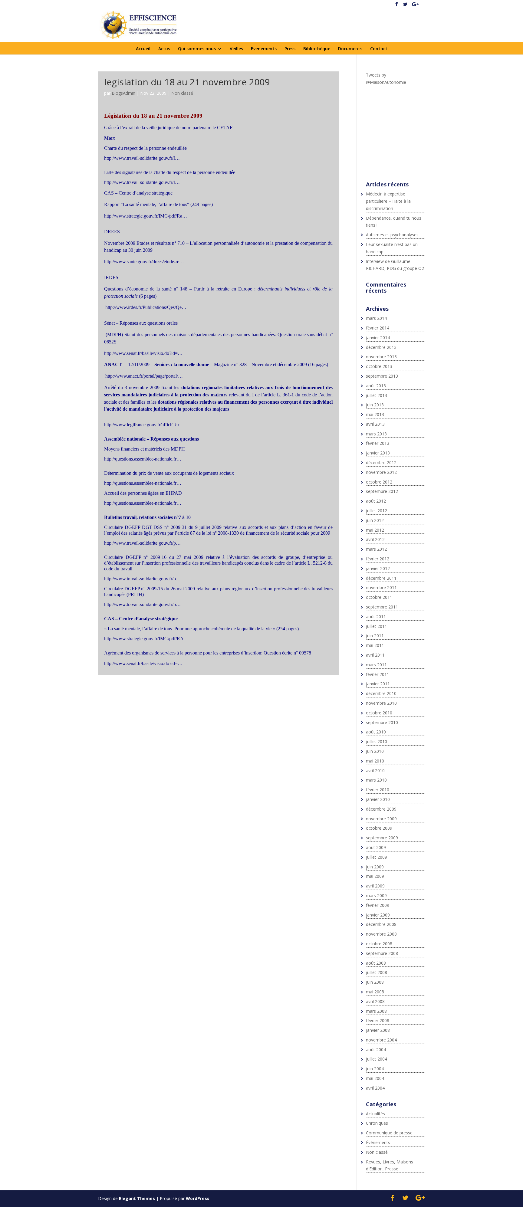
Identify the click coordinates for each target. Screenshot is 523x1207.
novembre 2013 (381, 356)
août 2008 (376, 963)
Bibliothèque (316, 49)
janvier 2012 (378, 568)
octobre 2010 (379, 713)
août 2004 (376, 1049)
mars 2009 (376, 895)
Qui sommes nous (197, 49)
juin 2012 (375, 520)
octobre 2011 (379, 597)
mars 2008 (376, 1011)
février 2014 (377, 328)
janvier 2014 (378, 337)
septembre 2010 (382, 722)
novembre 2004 (381, 1040)
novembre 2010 (381, 703)
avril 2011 (375, 655)
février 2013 (377, 443)
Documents (350, 49)
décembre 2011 (381, 578)
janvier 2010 (378, 799)
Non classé (182, 93)
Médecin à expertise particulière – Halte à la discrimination (388, 201)
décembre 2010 (381, 693)
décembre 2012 (381, 462)
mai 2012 (375, 530)
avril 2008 (375, 1001)
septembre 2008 (382, 953)
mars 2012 (376, 549)
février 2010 (377, 789)
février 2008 (377, 1020)
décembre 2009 (381, 809)
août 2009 (376, 847)
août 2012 (376, 501)
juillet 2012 (376, 510)
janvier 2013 (378, 453)
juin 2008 (375, 982)
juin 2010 (375, 751)
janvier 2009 (378, 915)
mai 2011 (375, 645)
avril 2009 (375, 886)
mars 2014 (376, 318)
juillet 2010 (376, 741)
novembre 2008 (381, 934)
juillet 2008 (376, 972)
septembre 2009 (382, 838)
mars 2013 (376, 434)
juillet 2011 (376, 626)
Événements (378, 1142)
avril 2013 (375, 424)
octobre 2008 (379, 943)
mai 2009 (375, 876)
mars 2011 (376, 664)
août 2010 (376, 732)
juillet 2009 (376, 857)
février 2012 (377, 559)
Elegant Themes (137, 1198)
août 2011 (376, 616)
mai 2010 (375, 761)
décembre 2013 (381, 347)
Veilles (236, 49)
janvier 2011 (378, 684)
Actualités (375, 1114)
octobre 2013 (379, 366)
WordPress (197, 1198)
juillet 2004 (376, 1059)
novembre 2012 (381, 472)
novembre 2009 (381, 819)
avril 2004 (375, 1088)
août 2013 (376, 386)
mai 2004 (375, 1078)
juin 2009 (375, 867)
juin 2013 (375, 405)
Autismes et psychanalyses (392, 235)
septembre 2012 (382, 491)
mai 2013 (375, 414)
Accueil (143, 49)
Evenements (264, 49)
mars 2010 (376, 780)
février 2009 (377, 905)
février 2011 (377, 674)
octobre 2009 (379, 828)
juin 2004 (375, 1068)
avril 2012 (375, 539)
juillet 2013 (376, 395)
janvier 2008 (378, 1030)
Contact (378, 49)
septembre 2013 (382, 376)
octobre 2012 (379, 482)
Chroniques (377, 1123)
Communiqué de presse (389, 1133)
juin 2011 (375, 635)
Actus (164, 49)
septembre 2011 (382, 607)
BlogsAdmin (123, 93)
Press (290, 49)
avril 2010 (375, 770)
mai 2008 (375, 992)
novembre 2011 (381, 587)
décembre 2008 (381, 924)
